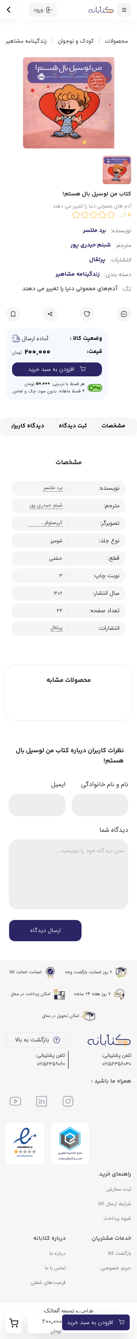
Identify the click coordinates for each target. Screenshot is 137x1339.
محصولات (116, 41)
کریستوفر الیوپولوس (52, 523)
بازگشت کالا (119, 1253)
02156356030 (116, 1064)
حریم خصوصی (116, 1268)
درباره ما (57, 1253)
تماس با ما (55, 1268)
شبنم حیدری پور (91, 245)
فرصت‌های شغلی (48, 1282)
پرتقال (97, 260)
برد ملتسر (94, 230)
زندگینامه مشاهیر (26, 41)
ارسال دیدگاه (45, 930)
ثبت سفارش (118, 1189)
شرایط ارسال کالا (114, 1204)
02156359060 (51, 1064)
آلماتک (52, 1310)
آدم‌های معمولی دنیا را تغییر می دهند (69, 289)
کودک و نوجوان (76, 41)
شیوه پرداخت (117, 1218)
